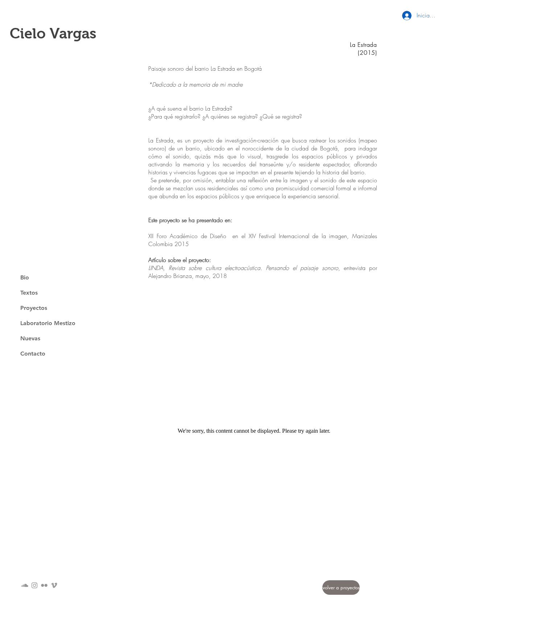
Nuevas (30, 338)
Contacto (32, 353)
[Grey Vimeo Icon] (54, 585)
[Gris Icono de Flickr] (44, 585)
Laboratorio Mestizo (47, 323)
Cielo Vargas (53, 33)
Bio (24, 277)
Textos (29, 292)
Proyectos (33, 307)
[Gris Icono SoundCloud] (25, 585)
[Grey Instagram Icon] (34, 585)
